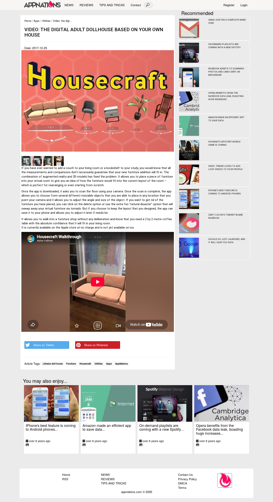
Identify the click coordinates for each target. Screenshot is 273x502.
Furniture (71, 363)
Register (228, 5)
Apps (37, 21)
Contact (136, 5)
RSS (65, 479)
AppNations (121, 363)
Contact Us (185, 474)
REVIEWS (86, 5)
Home (27, 21)
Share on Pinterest (96, 345)
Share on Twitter (43, 345)
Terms (182, 487)
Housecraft (85, 363)
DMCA (182, 483)
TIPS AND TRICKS (112, 5)
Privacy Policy (187, 479)
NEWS (69, 5)
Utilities (46, 21)
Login (243, 5)
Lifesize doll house (53, 363)
